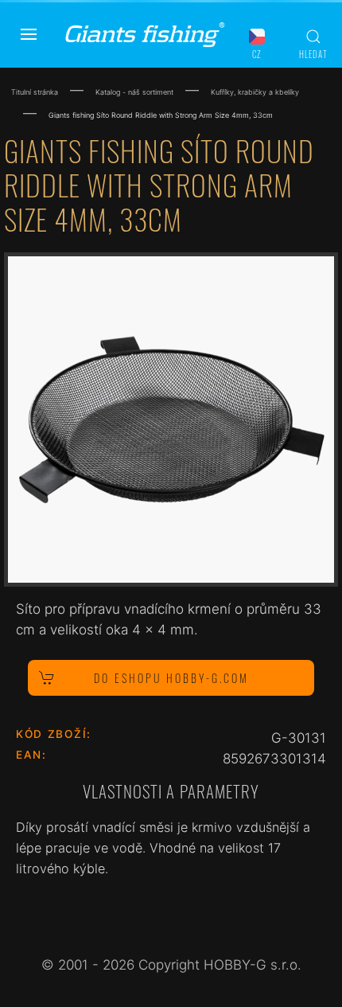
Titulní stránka (34, 92)
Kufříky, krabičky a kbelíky (255, 92)
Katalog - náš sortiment (134, 92)
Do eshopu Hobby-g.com (171, 677)
